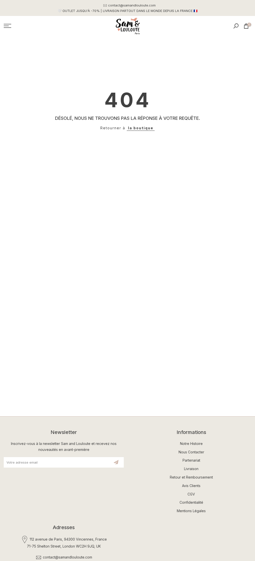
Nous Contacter (191, 452)
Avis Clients (191, 486)
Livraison (191, 469)
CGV (191, 494)
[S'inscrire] (116, 462)
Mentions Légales (191, 511)
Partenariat (191, 460)
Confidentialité (191, 502)
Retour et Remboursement (191, 477)
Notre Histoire (191, 443)
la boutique (140, 128)
